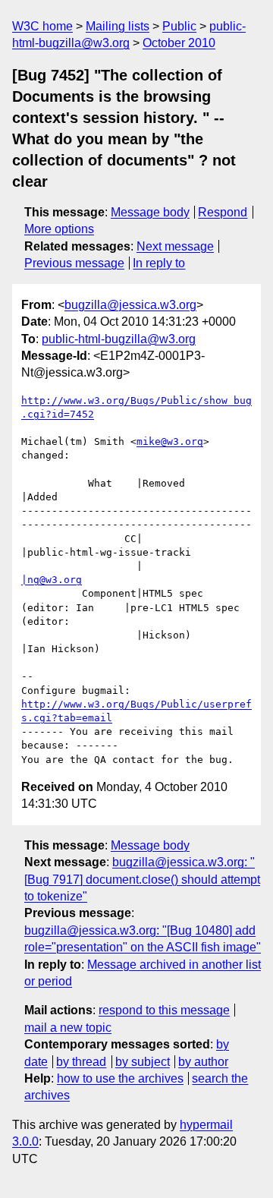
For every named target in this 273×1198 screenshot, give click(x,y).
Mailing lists (117, 26)
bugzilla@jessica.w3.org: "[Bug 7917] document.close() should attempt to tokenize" (142, 879)
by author (203, 1061)
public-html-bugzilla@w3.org (119, 339)
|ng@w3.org (51, 579)
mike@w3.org (169, 441)
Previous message (74, 263)
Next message (175, 246)
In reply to (159, 263)
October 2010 (179, 42)
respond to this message (164, 1010)
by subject (142, 1061)
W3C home (42, 26)
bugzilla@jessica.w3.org (130, 304)
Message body (150, 212)
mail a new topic (67, 1027)
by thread (81, 1061)
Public (179, 26)
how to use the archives (120, 1078)
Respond (222, 212)
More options (59, 228)
